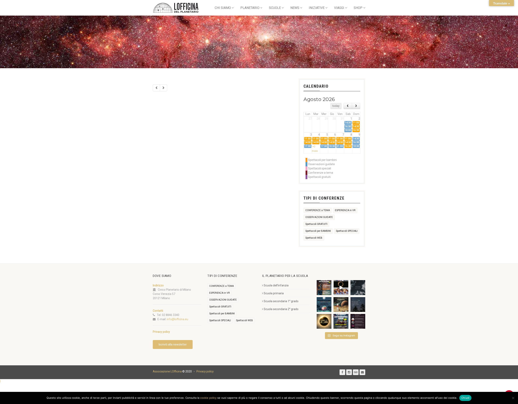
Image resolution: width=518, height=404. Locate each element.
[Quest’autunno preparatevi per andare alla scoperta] (324, 287)
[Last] (163, 87)
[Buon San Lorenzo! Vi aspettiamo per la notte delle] (357, 304)
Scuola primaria (274, 293)
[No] (513, 398)
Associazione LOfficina (167, 371)
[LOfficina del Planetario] (176, 8)
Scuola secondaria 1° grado (281, 301)
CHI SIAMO (223, 8)
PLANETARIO (249, 8)
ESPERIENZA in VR (345, 210)
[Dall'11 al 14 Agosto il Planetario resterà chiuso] (340, 304)
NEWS (294, 8)
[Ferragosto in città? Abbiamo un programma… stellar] (324, 304)
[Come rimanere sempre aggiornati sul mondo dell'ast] (357, 321)
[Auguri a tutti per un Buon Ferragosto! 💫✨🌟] (357, 287)
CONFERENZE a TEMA (317, 210)
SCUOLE (275, 8)
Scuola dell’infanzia (276, 285)
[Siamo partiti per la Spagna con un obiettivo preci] (340, 287)
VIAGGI (339, 8)
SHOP (358, 8)
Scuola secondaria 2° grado (281, 309)
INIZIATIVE (317, 8)
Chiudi (465, 397)
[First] (156, 87)
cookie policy (208, 397)
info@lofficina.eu (177, 319)
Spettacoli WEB (313, 237)
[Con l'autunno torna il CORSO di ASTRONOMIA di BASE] (340, 321)
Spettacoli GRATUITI (316, 224)
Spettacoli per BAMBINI (318, 231)
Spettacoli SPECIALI (347, 231)
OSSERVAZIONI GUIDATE (319, 217)
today (336, 105)
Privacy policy (205, 371)
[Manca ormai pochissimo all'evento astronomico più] (324, 321)
